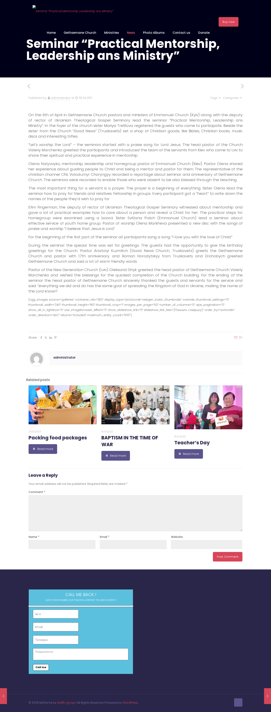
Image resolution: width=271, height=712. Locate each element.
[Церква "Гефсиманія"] (73, 11)
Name (34, 537)
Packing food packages (58, 437)
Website (177, 537)
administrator (60, 98)
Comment (37, 492)
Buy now (228, 22)
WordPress (130, 703)
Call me (41, 667)
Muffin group (66, 703)
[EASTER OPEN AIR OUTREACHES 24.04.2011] (267, 696)
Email (105, 537)
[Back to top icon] (238, 702)
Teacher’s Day (192, 442)
